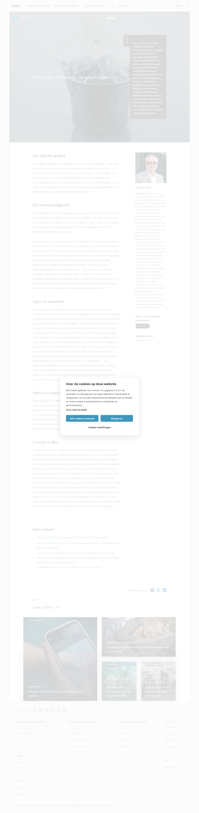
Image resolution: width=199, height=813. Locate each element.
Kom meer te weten (76, 409)
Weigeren (117, 418)
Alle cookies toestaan (82, 418)
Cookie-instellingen (99, 427)
